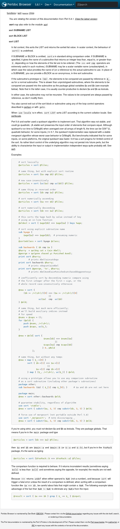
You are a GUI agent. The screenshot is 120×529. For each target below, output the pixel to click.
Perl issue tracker (97, 522)
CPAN (31, 13)
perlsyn (27, 107)
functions (11, 13)
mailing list (112, 522)
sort (19, 13)
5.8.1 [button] (37, 4)
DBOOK (40, 513)
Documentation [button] (63, 4)
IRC (33, 525)
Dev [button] (47, 4)
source (25, 13)
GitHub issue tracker (74, 513)
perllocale (16, 115)
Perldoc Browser (19, 4)
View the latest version (86, 18)
